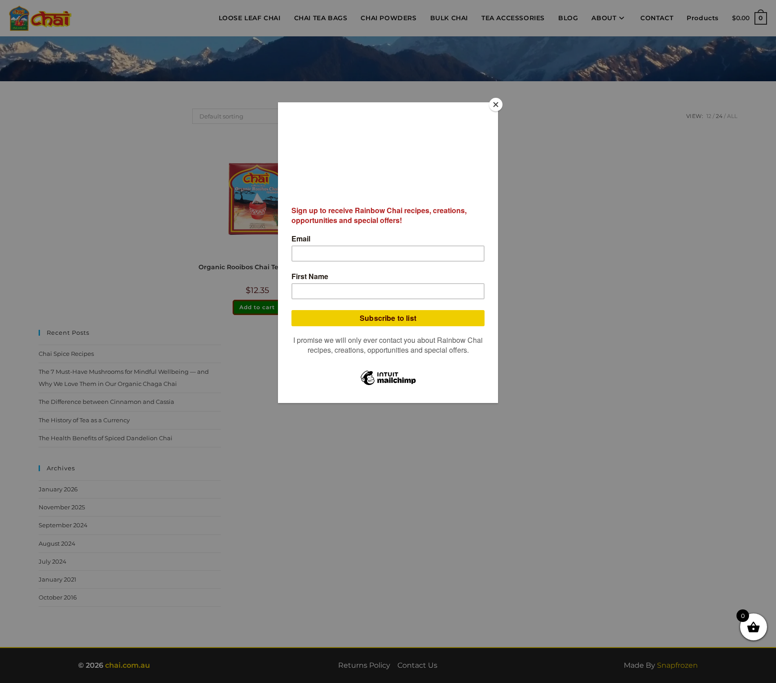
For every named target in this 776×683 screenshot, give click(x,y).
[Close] (496, 104)
